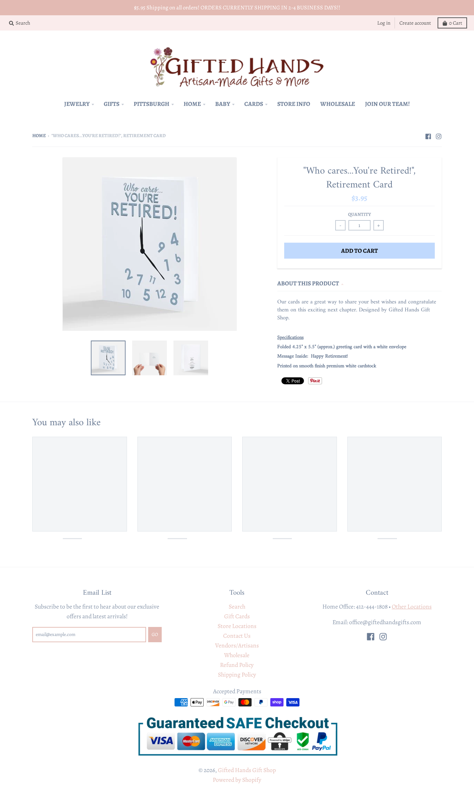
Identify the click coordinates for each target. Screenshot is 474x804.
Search (237, 606)
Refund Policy (237, 665)
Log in (383, 22)
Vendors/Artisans (237, 645)
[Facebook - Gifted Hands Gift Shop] (428, 135)
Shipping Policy (237, 674)
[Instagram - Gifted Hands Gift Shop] (438, 135)
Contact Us (237, 635)
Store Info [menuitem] (293, 104)
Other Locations (412, 606)
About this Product (308, 283)
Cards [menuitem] (253, 104)
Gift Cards (237, 616)
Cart (455, 22)
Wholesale (236, 655)
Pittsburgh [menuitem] (151, 104)
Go (155, 634)
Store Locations (237, 626)
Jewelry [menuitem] (77, 104)
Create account (415, 22)
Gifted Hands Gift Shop (247, 770)
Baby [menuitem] (222, 104)
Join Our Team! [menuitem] (387, 104)
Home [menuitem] (192, 104)
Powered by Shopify (237, 780)
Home (39, 135)
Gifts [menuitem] (111, 104)
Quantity (359, 214)
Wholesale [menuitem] (337, 104)
